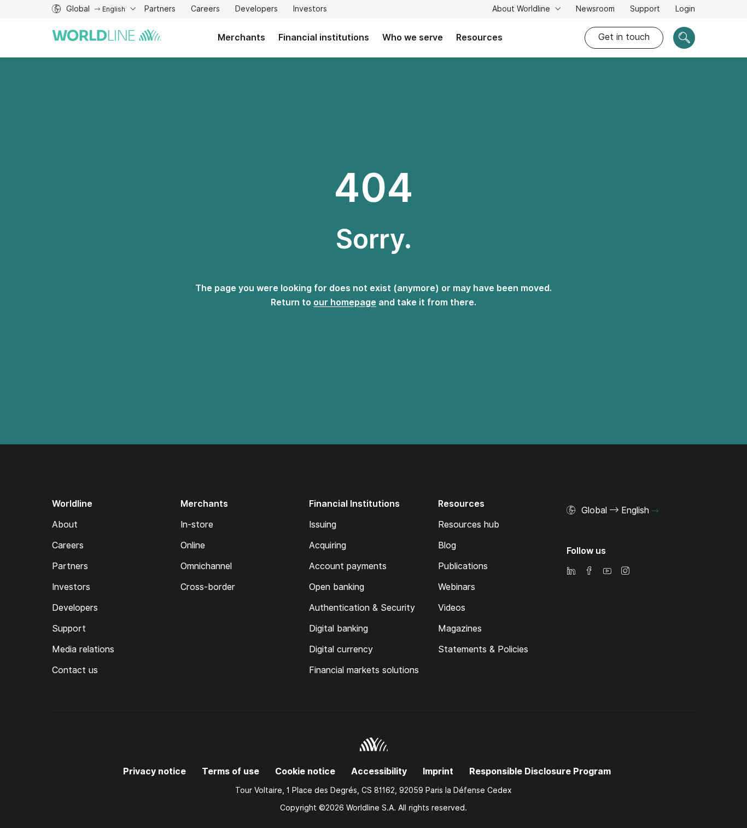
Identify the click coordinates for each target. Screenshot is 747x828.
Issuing (322, 524)
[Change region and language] (655, 511)
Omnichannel (206, 566)
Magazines (460, 628)
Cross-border (207, 587)
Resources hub (468, 524)
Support (645, 10)
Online (192, 545)
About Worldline (522, 8)
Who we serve (412, 37)
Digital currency (341, 649)
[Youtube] (607, 571)
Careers (205, 10)
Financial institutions (323, 37)
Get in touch (624, 37)
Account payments (348, 566)
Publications (463, 566)
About (65, 524)
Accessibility (379, 771)
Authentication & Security (362, 608)
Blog (447, 545)
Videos (451, 608)
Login (685, 8)
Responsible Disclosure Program (540, 771)
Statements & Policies (483, 649)
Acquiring (327, 545)
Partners (160, 8)
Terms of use (230, 771)
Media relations (83, 649)
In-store (196, 524)
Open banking (336, 587)
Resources (479, 37)
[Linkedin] (571, 571)
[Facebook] (589, 571)
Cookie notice (305, 771)
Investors (310, 10)
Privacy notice (154, 771)
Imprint (438, 771)
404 (373, 187)
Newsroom (595, 8)
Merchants (241, 37)
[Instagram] (625, 571)
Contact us (75, 670)
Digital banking (338, 628)
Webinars (456, 587)
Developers (256, 10)
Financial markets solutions (364, 670)
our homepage (344, 302)
